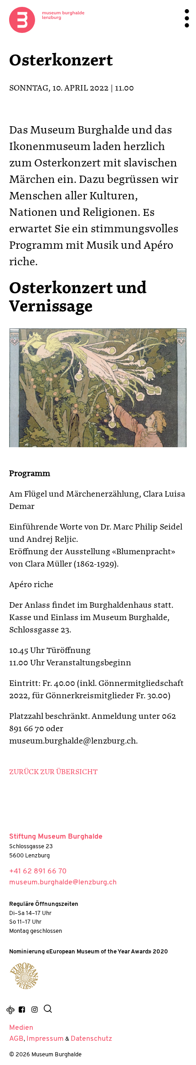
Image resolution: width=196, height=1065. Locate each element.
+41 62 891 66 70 (38, 871)
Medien (21, 1028)
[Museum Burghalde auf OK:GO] (10, 1010)
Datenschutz (91, 1039)
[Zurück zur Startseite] (46, 19)
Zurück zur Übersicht (53, 772)
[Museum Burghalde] (24, 975)
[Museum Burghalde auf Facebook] (22, 1010)
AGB (16, 1039)
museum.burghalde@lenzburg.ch (63, 882)
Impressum (45, 1039)
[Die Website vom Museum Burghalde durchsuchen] (48, 1010)
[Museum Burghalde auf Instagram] (34, 1010)
